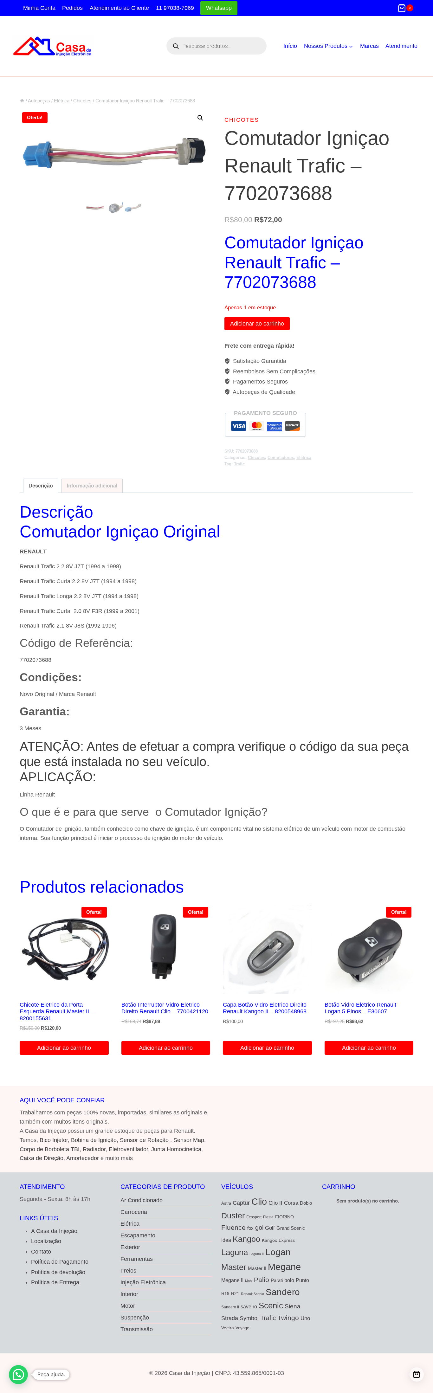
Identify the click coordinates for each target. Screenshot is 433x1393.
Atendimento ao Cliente (119, 8)
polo (289, 1280)
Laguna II (256, 1254)
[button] (200, 118)
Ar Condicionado (141, 1200)
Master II (257, 1268)
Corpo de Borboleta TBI (50, 1149)
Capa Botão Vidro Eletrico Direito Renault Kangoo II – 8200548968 (265, 1008)
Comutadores (281, 457)
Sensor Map (188, 1140)
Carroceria (133, 1212)
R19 (225, 1293)
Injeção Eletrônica (143, 1282)
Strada (229, 1318)
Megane (284, 1266)
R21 (235, 1293)
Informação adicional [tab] (92, 485)
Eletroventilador (128, 1149)
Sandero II (230, 1307)
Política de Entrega (55, 1282)
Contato (41, 1251)
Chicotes (241, 120)
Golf (270, 1228)
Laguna (234, 1252)
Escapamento (137, 1235)
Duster (233, 1215)
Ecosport (254, 1217)
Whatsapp (219, 8)
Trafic (239, 464)
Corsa (291, 1203)
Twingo (288, 1317)
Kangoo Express (278, 1240)
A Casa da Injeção (54, 1231)
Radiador (94, 1149)
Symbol (249, 1318)
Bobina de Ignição (94, 1140)
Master (233, 1267)
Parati (277, 1280)
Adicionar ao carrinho (257, 323)
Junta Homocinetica (176, 1149)
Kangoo (246, 1239)
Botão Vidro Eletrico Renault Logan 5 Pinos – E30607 (360, 1008)
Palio (261, 1279)
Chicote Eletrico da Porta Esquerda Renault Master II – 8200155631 (57, 1012)
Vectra (227, 1327)
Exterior (130, 1247)
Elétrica (303, 457)
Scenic (271, 1305)
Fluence (233, 1227)
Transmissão (136, 1329)
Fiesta (268, 1217)
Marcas (369, 46)
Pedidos (72, 8)
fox (250, 1228)
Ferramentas (136, 1259)
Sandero (283, 1292)
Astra (226, 1203)
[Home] (22, 100)
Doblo (306, 1203)
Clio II (275, 1203)
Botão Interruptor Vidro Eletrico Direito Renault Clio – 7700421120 (164, 1008)
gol (259, 1227)
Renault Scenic (252, 1294)
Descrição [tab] (41, 485)
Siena (293, 1306)
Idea (226, 1240)
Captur (241, 1203)
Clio (259, 1201)
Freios (128, 1270)
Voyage (242, 1327)
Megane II (232, 1280)
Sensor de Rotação (144, 1140)
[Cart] (417, 1374)
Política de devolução (58, 1272)
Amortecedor (82, 1158)
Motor (127, 1306)
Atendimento (401, 46)
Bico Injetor (54, 1140)
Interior (129, 1294)
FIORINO (284, 1217)
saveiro (249, 1306)
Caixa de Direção (41, 1158)
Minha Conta (39, 8)
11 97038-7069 (175, 8)
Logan (278, 1252)
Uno (305, 1318)
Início (290, 46)
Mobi (248, 1281)
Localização (46, 1241)
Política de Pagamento (59, 1262)
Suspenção (134, 1317)
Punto (302, 1280)
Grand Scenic (290, 1228)
